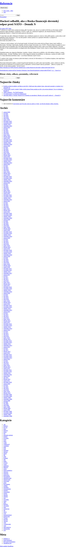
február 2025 (6, 136)
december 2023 (7, 158)
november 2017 (7, 270)
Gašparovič (6, 444)
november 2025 (7, 123)
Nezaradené (3, 17)
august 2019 (6, 238)
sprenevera (6, 509)
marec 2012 (6, 365)
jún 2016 (5, 296)
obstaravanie (6, 479)
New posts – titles (8, 10)
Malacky (5, 467)
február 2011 (6, 379)
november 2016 (7, 288)
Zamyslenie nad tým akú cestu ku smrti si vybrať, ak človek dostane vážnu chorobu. (36, 103)
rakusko (5, 495)
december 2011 (7, 370)
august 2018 (6, 256)
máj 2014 (6, 334)
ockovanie (6, 481)
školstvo (5, 504)
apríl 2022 (6, 189)
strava (5, 512)
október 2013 (7, 344)
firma (4, 441)
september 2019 (7, 236)
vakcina (5, 521)
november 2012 (7, 356)
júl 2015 (5, 313)
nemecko (5, 473)
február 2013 (6, 351)
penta (4, 482)
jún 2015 (5, 314)
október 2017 (7, 271)
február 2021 (6, 210)
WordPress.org (7, 543)
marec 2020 (6, 227)
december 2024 (7, 139)
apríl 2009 (6, 405)
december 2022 (7, 176)
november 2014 (7, 325)
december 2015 (7, 305)
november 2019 (7, 233)
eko (4, 433)
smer (4, 507)
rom (4, 498)
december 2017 (7, 268)
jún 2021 (5, 204)
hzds (4, 449)
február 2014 (6, 339)
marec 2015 (6, 319)
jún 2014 (5, 333)
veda (4, 522)
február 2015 (6, 321)
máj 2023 (6, 169)
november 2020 (7, 215)
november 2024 (7, 141)
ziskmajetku (6, 529)
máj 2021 (6, 205)
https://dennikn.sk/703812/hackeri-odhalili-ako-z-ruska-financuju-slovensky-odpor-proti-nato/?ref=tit (27, 67)
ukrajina (5, 519)
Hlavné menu (4, 7)
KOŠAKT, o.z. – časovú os (47, 70)
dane (4, 429)
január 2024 (6, 156)
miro (10, 28)
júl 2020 (5, 221)
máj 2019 (6, 242)
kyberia (5, 463)
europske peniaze (8, 435)
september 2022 (7, 181)
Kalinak (5, 458)
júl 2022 (5, 184)
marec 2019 (6, 245)
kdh (4, 459)
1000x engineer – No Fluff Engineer (13, 92)
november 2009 (7, 396)
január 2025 (6, 138)
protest (5, 493)
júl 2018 (5, 258)
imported (5, 450)
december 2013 (7, 341)
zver (4, 530)
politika (5, 486)
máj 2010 (6, 388)
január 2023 (6, 175)
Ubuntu (5, 518)
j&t (4, 455)
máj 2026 (6, 116)
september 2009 (7, 399)
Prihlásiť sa (6, 538)
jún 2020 (5, 222)
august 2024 (6, 146)
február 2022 (6, 192)
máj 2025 (6, 132)
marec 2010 (6, 391)
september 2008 (7, 416)
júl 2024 (5, 147)
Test (4, 12)
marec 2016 (6, 301)
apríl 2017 (6, 281)
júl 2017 (5, 276)
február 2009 (6, 408)
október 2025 (7, 124)
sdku (4, 502)
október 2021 (7, 198)
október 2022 (7, 179)
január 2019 (6, 248)
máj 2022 (6, 187)
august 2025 (6, 127)
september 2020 (7, 218)
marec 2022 (6, 190)
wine (4, 525)
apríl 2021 (6, 207)
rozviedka (6, 499)
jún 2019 (5, 241)
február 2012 (6, 367)
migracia (5, 472)
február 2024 (6, 155)
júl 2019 (5, 239)
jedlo (4, 456)
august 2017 (6, 275)
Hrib (4, 447)
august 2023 (6, 164)
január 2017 (6, 285)
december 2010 (7, 382)
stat (4, 510)
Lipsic (5, 464)
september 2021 (7, 199)
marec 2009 (6, 407)
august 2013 (6, 347)
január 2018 (6, 267)
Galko (5, 443)
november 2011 (7, 371)
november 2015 (7, 307)
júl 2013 (5, 348)
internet (5, 452)
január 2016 (6, 304)
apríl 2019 (6, 244)
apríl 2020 (6, 225)
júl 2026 (5, 113)
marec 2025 (6, 135)
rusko (4, 501)
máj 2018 (6, 261)
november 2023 (7, 159)
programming (7, 489)
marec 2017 (6, 282)
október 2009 (7, 397)
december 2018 (7, 250)
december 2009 (7, 394)
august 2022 (6, 182)
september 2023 (7, 162)
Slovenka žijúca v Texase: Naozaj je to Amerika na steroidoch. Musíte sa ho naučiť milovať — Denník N (31, 95)
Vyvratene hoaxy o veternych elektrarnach (14, 94)
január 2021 (6, 212)
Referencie (6, 3)
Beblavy (5, 426)
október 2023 (7, 161)
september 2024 (7, 144)
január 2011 (6, 380)
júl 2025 (5, 129)
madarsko (6, 466)
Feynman (6, 438)
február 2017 (6, 284)
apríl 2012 (6, 364)
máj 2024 (6, 150)
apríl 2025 (6, 133)
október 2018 (7, 253)
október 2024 (7, 143)
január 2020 (6, 230)
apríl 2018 (6, 262)
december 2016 (7, 287)
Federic (5, 436)
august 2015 (6, 311)
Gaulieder (6, 446)
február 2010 (6, 393)
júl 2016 (5, 295)
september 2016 (7, 291)
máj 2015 (6, 316)
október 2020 (7, 216)
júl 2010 (5, 385)
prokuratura (6, 492)
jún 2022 (5, 186)
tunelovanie (6, 516)
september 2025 (7, 126)
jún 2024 (5, 149)
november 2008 (7, 413)
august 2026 (6, 112)
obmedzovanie (7, 478)
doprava (5, 430)
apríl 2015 (6, 318)
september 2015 (7, 310)
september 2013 (7, 345)
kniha (4, 461)
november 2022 (7, 178)
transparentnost (7, 515)
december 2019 (7, 232)
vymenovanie (7, 524)
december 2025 (7, 121)
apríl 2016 (6, 299)
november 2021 (7, 196)
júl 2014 (5, 331)
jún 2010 (5, 387)
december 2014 (7, 324)
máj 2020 (6, 224)
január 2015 (6, 322)
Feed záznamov (7, 540)
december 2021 (7, 195)
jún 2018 (5, 259)
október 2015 (7, 308)
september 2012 (7, 357)
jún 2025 (5, 130)
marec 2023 (6, 172)
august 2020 (6, 219)
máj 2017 (6, 279)
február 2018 (6, 265)
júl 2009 (5, 402)
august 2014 (6, 330)
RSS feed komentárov (9, 541)
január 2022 (6, 193)
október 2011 (7, 373)
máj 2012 (6, 362)
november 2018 (7, 252)
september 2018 (7, 255)
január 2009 (6, 410)
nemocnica (6, 475)
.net (4, 424)
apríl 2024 (6, 152)
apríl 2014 (6, 336)
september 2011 (7, 374)
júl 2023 (5, 166)
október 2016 (7, 290)
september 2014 (7, 328)
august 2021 (6, 201)
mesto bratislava (7, 470)
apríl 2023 (6, 170)
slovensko (6, 505)
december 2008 (7, 411)
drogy (5, 432)
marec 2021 (6, 209)
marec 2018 (6, 264)
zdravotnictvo (7, 527)
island (5, 453)
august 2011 (6, 376)
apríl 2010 (6, 390)
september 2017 (7, 273)
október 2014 (7, 327)
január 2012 (6, 368)
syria (4, 513)
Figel (4, 439)
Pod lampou (6, 484)
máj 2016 (6, 298)
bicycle (5, 427)
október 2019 (7, 235)
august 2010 (6, 384)
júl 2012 (5, 361)
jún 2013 (5, 350)
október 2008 (7, 414)
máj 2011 (5, 377)
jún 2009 (5, 403)
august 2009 (6, 400)
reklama (5, 496)
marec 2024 (6, 153)
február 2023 (6, 173)
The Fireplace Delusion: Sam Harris (16, 70)
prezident (5, 487)
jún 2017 (5, 278)
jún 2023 (5, 167)
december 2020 (7, 213)
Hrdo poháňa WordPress (6, 546)
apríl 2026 (6, 118)
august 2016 (6, 293)
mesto (5, 469)
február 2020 (6, 228)
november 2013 (7, 342)
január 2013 (6, 353)
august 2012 (6, 359)
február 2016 (6, 302)
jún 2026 (5, 115)
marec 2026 (6, 120)
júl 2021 (5, 202)
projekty (5, 490)
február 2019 (6, 247)
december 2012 (7, 354)
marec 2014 (6, 337)
